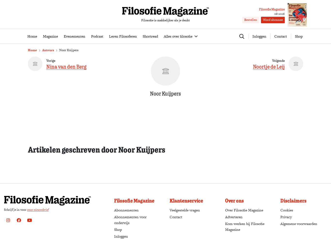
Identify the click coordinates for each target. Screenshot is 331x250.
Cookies (286, 210)
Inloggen (121, 236)
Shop (299, 36)
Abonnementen (126, 210)
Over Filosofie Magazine (244, 210)
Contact (280, 36)
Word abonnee (273, 19)
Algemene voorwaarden (298, 223)
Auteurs (48, 50)
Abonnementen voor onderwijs (130, 219)
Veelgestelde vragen (185, 210)
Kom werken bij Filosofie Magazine (244, 226)
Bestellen (250, 19)
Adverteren (234, 216)
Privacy (286, 216)
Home (32, 50)
